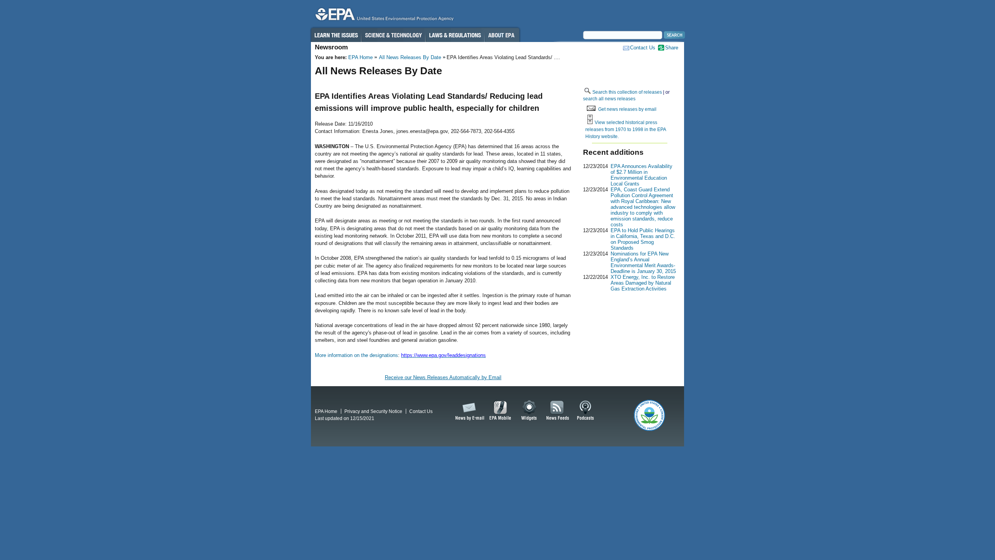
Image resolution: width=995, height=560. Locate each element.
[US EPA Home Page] (383, 16)
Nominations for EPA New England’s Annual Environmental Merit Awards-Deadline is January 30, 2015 (643, 262)
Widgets (529, 411)
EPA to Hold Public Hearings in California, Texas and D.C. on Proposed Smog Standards (643, 239)
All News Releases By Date (410, 57)
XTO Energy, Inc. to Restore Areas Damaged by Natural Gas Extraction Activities (643, 283)
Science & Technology (393, 35)
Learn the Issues (336, 35)
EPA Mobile (500, 411)
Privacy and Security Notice (373, 411)
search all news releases (609, 98)
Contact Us (642, 48)
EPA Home (360, 57)
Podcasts (585, 411)
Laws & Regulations (455, 35)
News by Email (468, 411)
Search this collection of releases (627, 91)
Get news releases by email (627, 109)
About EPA (502, 35)
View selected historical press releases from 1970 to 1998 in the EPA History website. (625, 129)
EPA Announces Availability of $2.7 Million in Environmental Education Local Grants (641, 175)
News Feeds (557, 411)
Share (671, 48)
